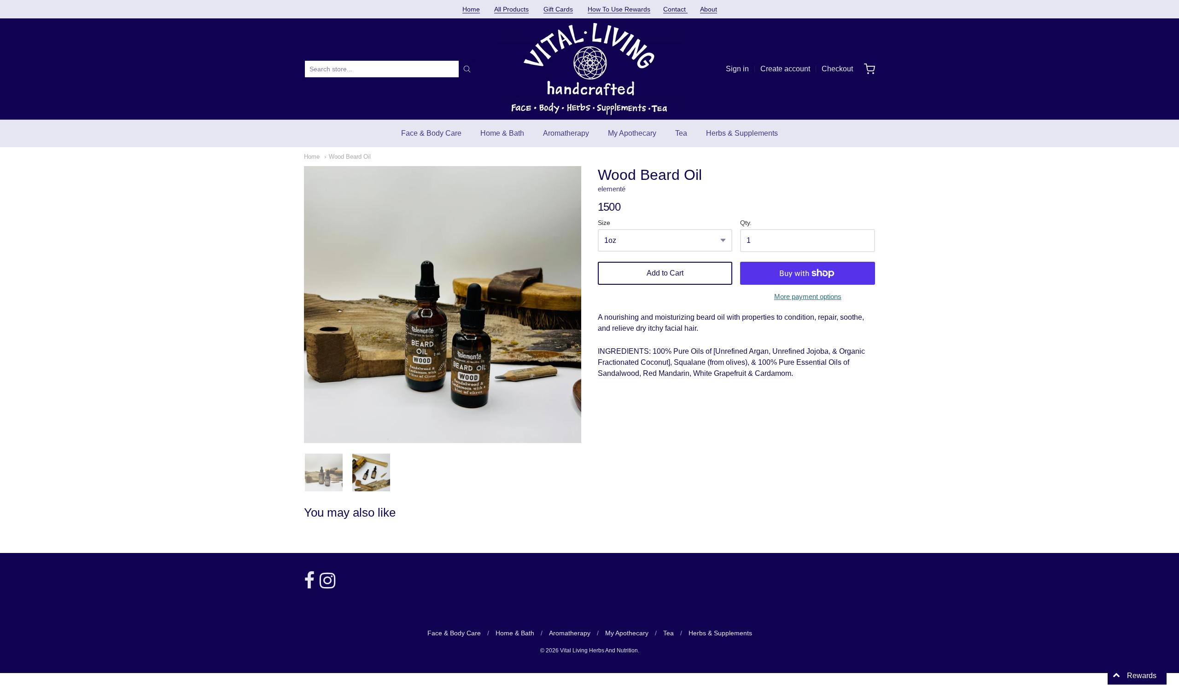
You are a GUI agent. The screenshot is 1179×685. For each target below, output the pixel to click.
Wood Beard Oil (350, 156)
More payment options (807, 296)
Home (471, 9)
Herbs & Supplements (742, 133)
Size (604, 222)
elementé (611, 189)
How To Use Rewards (619, 9)
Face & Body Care (431, 133)
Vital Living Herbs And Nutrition (599, 650)
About (708, 9)
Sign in (737, 69)
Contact (675, 9)
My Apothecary (632, 133)
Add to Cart (665, 273)
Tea (681, 133)
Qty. (746, 222)
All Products (511, 9)
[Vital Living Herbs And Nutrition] (589, 69)
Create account (785, 69)
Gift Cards (558, 9)
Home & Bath (502, 133)
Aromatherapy (566, 133)
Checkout (837, 69)
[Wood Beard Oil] (324, 472)
